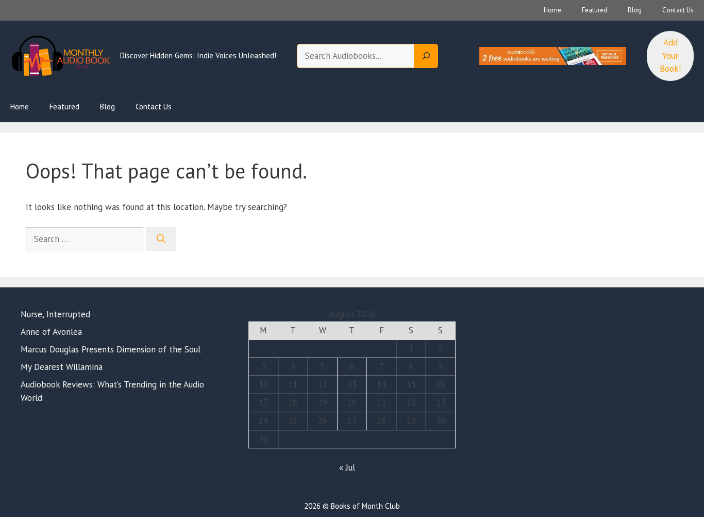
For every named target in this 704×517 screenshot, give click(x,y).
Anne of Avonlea (51, 331)
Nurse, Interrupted (55, 314)
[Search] (426, 56)
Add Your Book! (670, 55)
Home (552, 10)
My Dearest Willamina (62, 367)
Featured (594, 10)
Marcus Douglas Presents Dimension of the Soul (110, 349)
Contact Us (678, 10)
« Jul (347, 467)
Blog (635, 10)
